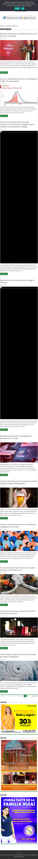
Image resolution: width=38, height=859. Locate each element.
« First (2, 696)
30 (31, 698)
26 (18, 696)
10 (9, 696)
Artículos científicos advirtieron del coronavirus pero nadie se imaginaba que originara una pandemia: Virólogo (17, 124)
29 (28, 696)
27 (22, 696)
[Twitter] (19, 853)
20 (12, 696)
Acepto (17, 8)
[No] (36, 5)
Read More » (4, 72)
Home (3, 26)
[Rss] (16, 853)
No (23, 8)
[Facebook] (18, 853)
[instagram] (21, 853)
